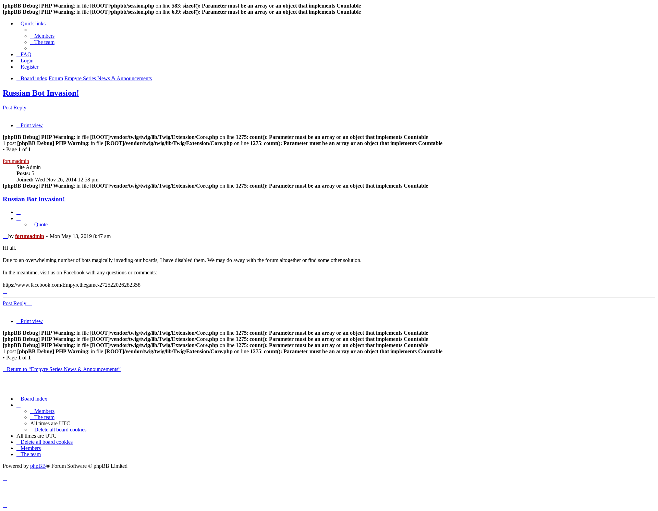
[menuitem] (42, 36)
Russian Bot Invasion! (41, 92)
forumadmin (16, 161)
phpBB (38, 466)
